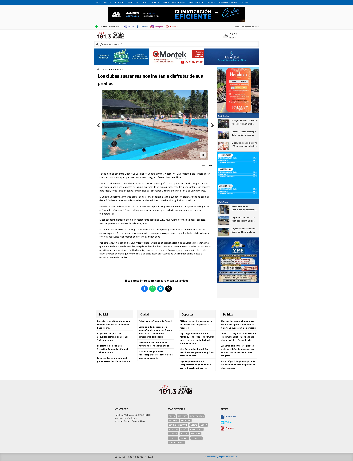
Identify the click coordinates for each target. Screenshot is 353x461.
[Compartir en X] (168, 288)
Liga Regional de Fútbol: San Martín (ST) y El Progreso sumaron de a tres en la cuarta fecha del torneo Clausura (197, 338)
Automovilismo (197, 416)
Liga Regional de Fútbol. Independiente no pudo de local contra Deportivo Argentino (195, 365)
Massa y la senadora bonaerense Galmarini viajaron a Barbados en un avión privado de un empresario (238, 324)
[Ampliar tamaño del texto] (210, 165)
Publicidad (185, 420)
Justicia (203, 425)
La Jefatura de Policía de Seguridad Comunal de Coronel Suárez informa (112, 349)
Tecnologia (197, 438)
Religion (184, 433)
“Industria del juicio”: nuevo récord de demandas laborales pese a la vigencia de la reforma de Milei (238, 337)
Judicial (194, 425)
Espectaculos (196, 429)
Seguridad (173, 420)
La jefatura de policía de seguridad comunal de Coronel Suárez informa (112, 337)
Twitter (228, 422)
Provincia (173, 433)
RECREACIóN (117, 69)
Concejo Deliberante (178, 425)
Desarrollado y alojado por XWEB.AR (222, 456)
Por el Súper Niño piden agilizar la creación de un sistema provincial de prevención (238, 365)
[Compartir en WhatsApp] (152, 288)
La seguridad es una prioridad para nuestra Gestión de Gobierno (114, 359)
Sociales (184, 438)
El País (184, 429)
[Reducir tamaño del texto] (203, 165)
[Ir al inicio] (176, 35)
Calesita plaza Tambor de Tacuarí (155, 321)
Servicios (173, 438)
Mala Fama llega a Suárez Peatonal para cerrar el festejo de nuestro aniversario (156, 355)
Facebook (230, 416)
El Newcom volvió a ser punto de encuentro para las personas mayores (196, 324)
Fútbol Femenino (176, 442)
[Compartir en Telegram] (160, 288)
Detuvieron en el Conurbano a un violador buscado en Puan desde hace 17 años (113, 324)
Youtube (229, 428)
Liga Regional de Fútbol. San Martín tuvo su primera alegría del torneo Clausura (197, 352)
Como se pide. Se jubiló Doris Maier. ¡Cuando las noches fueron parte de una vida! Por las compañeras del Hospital (155, 331)
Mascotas (173, 429)
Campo (172, 416)
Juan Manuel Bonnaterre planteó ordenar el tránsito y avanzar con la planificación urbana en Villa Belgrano (238, 350)
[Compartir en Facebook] (144, 288)
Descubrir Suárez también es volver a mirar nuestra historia (154, 344)
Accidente (182, 416)
